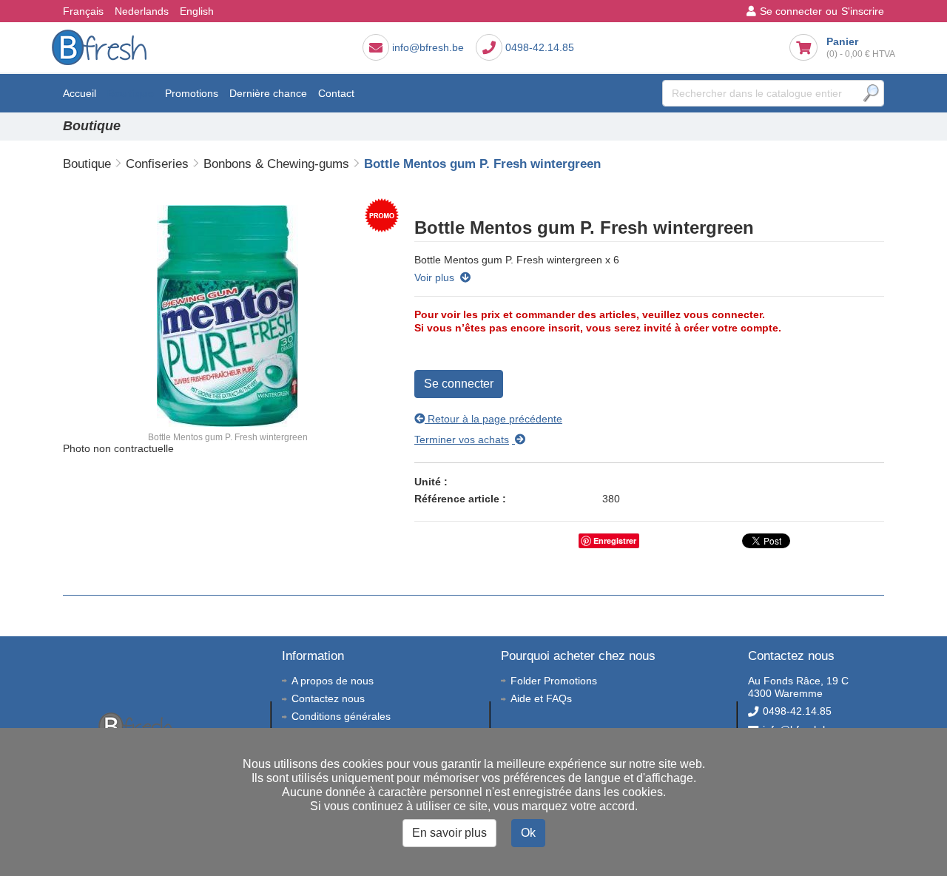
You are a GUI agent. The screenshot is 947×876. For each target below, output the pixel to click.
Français (83, 11)
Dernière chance (268, 93)
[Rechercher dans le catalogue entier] (871, 93)
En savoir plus (449, 832)
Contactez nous (328, 698)
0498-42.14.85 (539, 47)
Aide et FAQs (541, 698)
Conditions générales (341, 716)
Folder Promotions (553, 681)
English (197, 11)
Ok (528, 832)
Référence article (456, 499)
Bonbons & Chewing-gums (276, 163)
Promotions (191, 93)
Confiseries (157, 163)
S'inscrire (862, 11)
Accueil (79, 93)
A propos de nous (332, 681)
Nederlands (142, 11)
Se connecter (791, 11)
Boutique (130, 93)
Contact (336, 93)
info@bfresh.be (428, 47)
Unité (427, 482)
